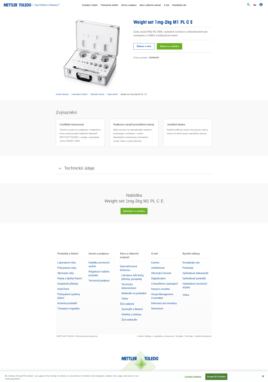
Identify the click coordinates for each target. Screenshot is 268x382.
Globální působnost (203, 336)
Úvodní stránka (62, 94)
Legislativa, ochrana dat (164, 336)
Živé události (127, 304)
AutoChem (63, 289)
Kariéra (155, 262)
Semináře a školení (132, 309)
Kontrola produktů (67, 303)
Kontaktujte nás (179, 5)
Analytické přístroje (67, 283)
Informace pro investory (164, 303)
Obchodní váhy (65, 273)
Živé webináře (129, 319)
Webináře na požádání (133, 293)
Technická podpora (99, 280)
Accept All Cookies (216, 376)
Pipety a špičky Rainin (69, 278)
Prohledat (188, 268)
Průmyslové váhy (66, 268)
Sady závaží (112, 94)
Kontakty (179, 336)
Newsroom (157, 308)
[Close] (263, 376)
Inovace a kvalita (160, 289)
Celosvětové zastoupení (164, 283)
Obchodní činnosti (161, 273)
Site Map (189, 336)
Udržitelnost (157, 268)
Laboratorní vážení (79, 94)
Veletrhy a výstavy (131, 314)
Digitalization (158, 278)
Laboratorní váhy (66, 262)
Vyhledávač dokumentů (195, 273)
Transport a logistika (68, 308)
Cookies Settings (144, 336)
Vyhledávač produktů (194, 278)
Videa (124, 298)
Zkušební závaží (97, 94)
